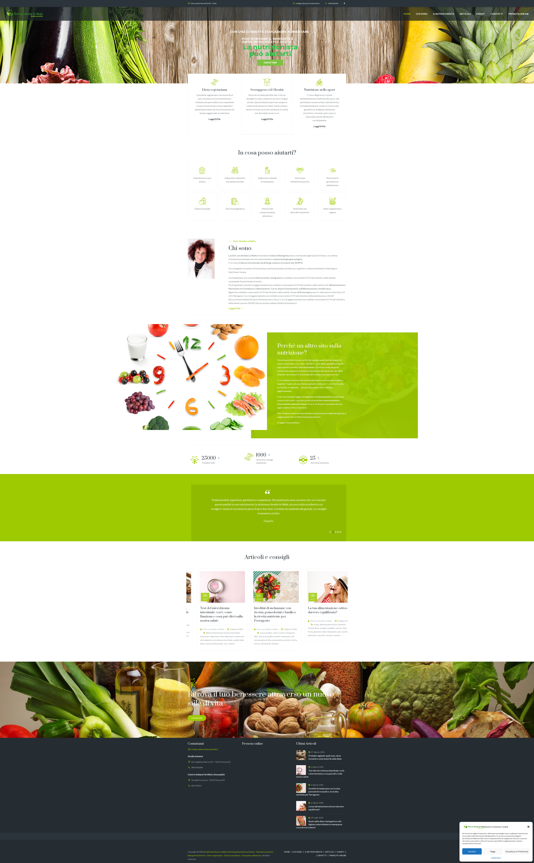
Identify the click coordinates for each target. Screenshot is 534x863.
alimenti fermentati (259, 633)
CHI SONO (421, 13)
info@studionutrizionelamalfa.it (308, 3)
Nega (492, 851)
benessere (249, 636)
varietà (276, 643)
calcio (320, 633)
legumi (194, 636)
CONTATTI (496, 13)
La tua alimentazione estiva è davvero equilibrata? (326, 808)
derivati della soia (222, 628)
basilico (314, 633)
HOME (407, 13)
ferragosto (335, 633)
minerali (201, 636)
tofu (199, 639)
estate (326, 633)
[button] (528, 826)
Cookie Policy (496, 858)
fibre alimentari (271, 636)
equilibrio (195, 632)
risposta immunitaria (259, 643)
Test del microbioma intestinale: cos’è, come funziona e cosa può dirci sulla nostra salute (266, 614)
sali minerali (310, 643)
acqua (307, 633)
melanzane (330, 636)
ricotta (302, 643)
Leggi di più (214, 119)
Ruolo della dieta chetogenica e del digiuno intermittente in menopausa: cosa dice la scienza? (319, 824)
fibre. (220, 632)
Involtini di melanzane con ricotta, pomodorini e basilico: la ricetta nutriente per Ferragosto (320, 614)
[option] (269, 512)
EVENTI (480, 13)
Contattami (196, 718)
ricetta (339, 640)
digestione (259, 636)
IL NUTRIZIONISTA (443, 13)
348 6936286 (333, 3)
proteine (209, 636)
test (270, 643)
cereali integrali (207, 628)
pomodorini (322, 640)
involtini (321, 636)
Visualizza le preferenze (516, 851)
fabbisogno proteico (208, 632)
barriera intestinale (276, 633)
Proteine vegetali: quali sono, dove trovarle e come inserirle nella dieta (212, 612)
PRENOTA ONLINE (518, 13)
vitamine (205, 639)
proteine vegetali (221, 636)
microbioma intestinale (267, 640)
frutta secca (229, 632)
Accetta (472, 851)
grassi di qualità (310, 636)
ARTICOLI (465, 13)
